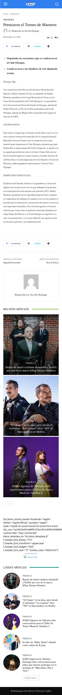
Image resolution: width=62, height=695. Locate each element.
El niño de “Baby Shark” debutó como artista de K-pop (39, 644)
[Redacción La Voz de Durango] (6, 31)
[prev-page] (5, 503)
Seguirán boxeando (12, 262)
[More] (48, 46)
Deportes (14, 13)
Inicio (5, 13)
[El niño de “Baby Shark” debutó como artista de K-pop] (11, 642)
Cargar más (29, 677)
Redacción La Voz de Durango (25, 31)
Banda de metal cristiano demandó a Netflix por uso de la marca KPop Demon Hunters (31, 369)
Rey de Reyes (52, 262)
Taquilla (30, 363)
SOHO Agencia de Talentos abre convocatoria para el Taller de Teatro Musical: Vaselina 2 (31, 489)
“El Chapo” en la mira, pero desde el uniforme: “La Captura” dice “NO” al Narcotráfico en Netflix (31, 428)
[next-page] (11, 503)
